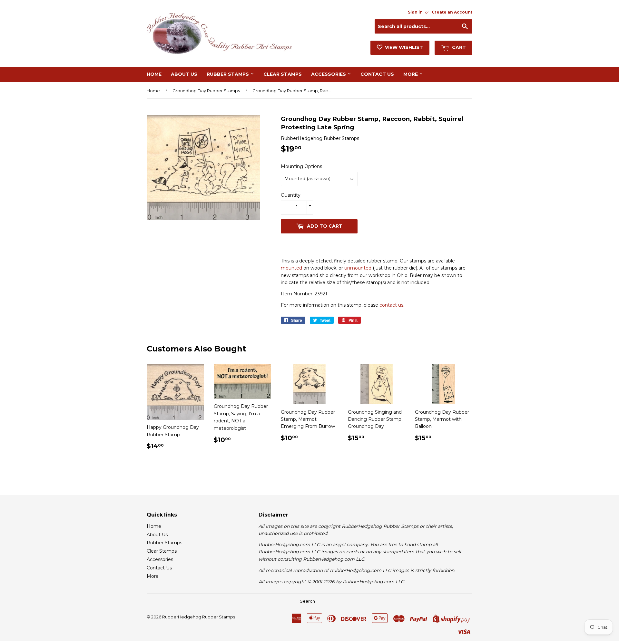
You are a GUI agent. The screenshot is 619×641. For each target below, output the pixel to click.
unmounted (357, 268)
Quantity (290, 195)
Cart (458, 47)
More (411, 74)
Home (154, 74)
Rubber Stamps (228, 74)
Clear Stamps (282, 74)
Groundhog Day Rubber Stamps (206, 90)
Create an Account (452, 12)
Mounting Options (301, 166)
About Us (184, 74)
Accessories (329, 74)
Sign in (415, 12)
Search (307, 601)
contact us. (391, 305)
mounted (291, 268)
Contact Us (377, 74)
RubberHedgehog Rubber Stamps (198, 616)
